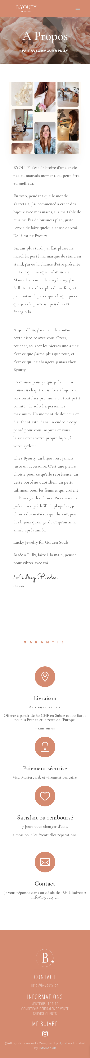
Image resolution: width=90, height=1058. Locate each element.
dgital (63, 1043)
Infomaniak (47, 1048)
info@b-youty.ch (45, 985)
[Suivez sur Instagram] (45, 1033)
